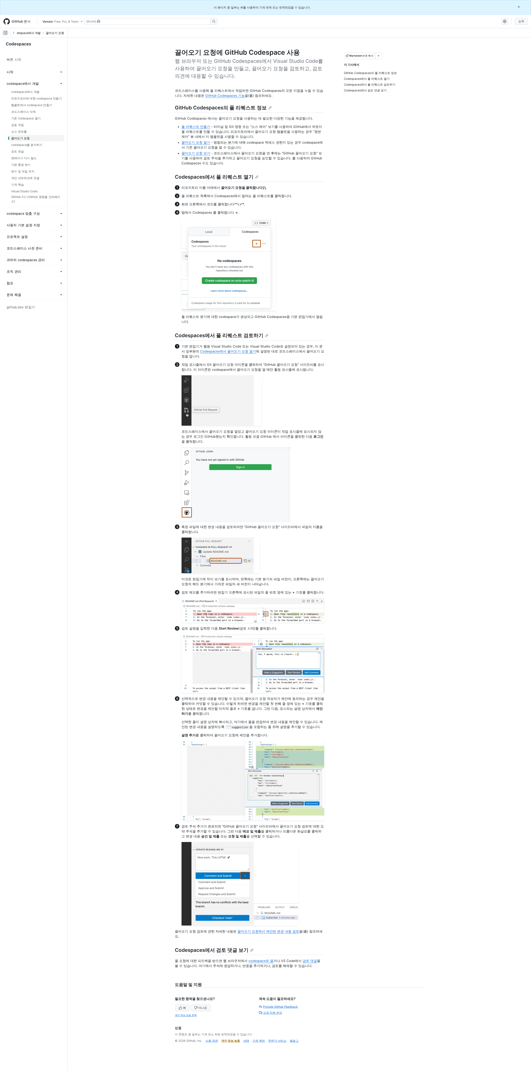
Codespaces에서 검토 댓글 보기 (211, 950)
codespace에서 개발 (27, 33)
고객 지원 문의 (272, 1012)
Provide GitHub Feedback (280, 1006)
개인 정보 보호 (230, 1040)
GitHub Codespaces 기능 (225, 95)
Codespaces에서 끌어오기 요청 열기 (228, 351)
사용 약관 (212, 1040)
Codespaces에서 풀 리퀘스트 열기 (214, 177)
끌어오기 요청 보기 (195, 153)
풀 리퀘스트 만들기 (195, 127)
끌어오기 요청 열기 (195, 142)
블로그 (294, 1040)
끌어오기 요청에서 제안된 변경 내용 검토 (268, 931)
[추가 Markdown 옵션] (378, 55)
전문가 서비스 (277, 1040)
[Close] (519, 6)
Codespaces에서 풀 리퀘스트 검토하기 (219, 335)
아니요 (202, 1007)
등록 (521, 21)
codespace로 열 (260, 961)
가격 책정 (258, 1040)
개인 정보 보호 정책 (186, 1015)
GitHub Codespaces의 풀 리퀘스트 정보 (221, 108)
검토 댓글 (310, 961)
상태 (246, 1040)
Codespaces (18, 43)
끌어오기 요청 (55, 33)
